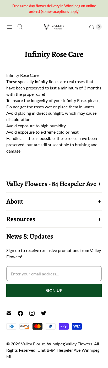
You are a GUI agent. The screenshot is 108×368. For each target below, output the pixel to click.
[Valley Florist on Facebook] (23, 313)
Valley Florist (33, 343)
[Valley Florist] (54, 26)
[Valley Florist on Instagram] (35, 313)
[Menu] (9, 27)
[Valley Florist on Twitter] (46, 313)
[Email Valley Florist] (12, 313)
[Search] (20, 27)
